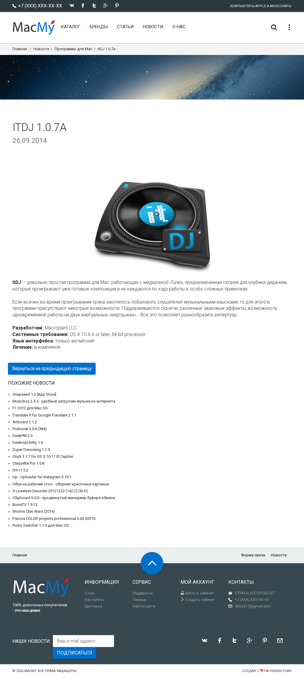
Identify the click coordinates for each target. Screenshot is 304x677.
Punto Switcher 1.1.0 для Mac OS (40, 525)
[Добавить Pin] (117, 5)
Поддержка (142, 593)
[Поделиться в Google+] (105, 5)
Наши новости (31, 641)
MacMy (30, 671)
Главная (19, 49)
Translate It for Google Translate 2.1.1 (44, 415)
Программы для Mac (73, 49)
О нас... (91, 593)
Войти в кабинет (199, 593)
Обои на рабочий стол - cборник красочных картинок (60, 484)
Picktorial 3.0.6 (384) (29, 429)
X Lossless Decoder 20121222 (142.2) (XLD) (50, 491)
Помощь (139, 599)
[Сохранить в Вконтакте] (71, 5)
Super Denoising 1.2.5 (31, 449)
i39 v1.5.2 (20, 470)
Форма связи (253, 555)
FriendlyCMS (281, 671)
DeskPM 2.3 (22, 435)
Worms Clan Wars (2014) (33, 511)
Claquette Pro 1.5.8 (28, 463)
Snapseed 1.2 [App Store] (34, 394)
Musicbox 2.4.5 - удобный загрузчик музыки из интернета (63, 401)
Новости (41, 49)
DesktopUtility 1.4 (27, 442)
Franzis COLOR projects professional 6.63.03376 (53, 518)
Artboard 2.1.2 (24, 422)
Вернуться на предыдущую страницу (51, 368)
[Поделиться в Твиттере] (94, 5)
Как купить (94, 599)
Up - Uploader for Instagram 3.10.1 (42, 477)
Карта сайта (143, 606)
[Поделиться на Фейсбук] (83, 5)
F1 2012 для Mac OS (30, 408)
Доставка (93, 606)
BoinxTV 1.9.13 (24, 504)
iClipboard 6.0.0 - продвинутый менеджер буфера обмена (63, 497)
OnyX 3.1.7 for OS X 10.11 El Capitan (42, 456)
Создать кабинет (200, 599)
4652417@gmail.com (253, 606)
